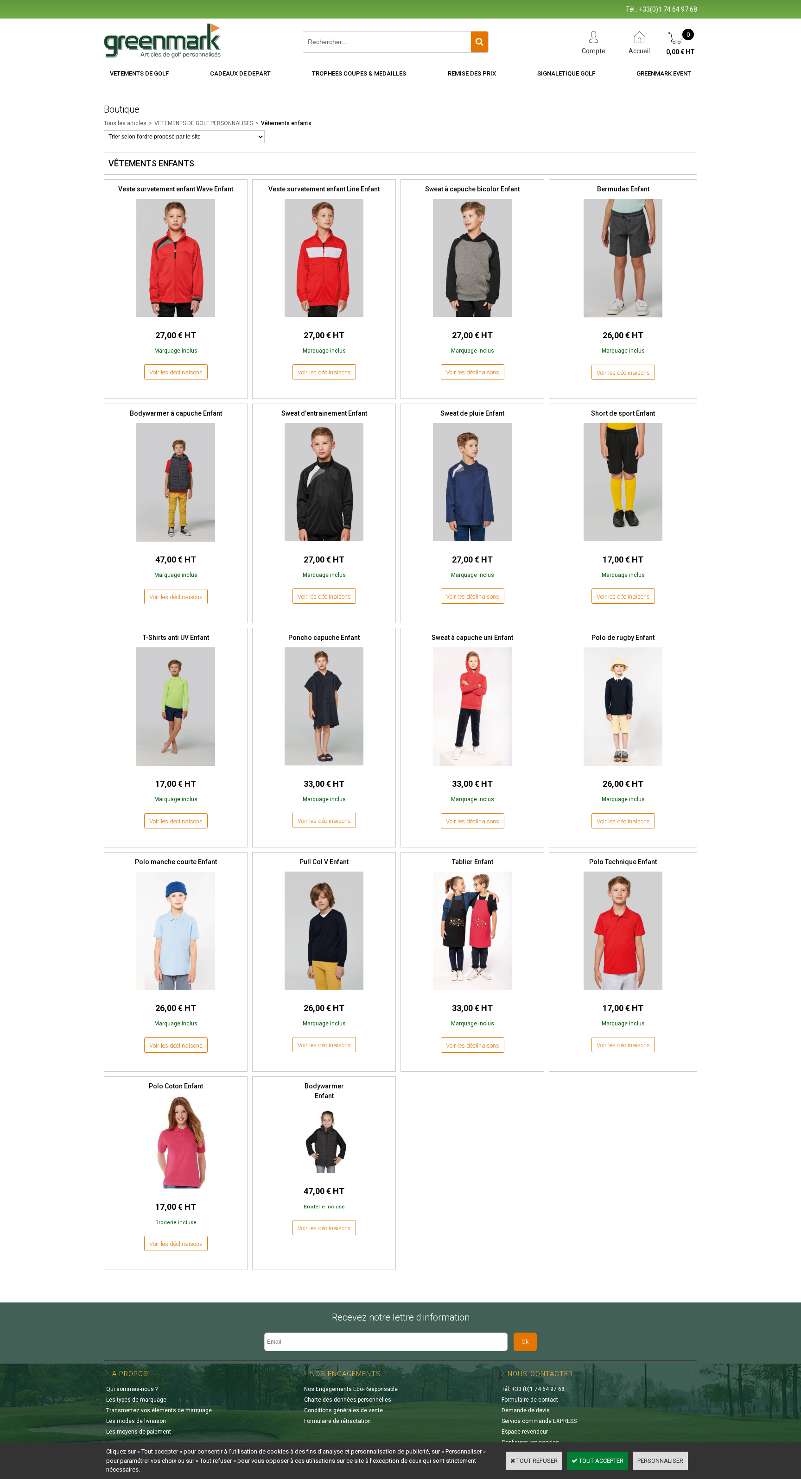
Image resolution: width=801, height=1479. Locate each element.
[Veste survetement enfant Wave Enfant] (175, 319)
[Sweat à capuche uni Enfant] (472, 768)
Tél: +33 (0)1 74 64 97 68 (533, 1389)
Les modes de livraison (136, 1421)
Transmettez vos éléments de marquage (159, 1410)
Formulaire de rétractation (337, 1421)
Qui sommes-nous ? (132, 1389)
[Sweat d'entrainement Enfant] (324, 543)
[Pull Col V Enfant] (324, 992)
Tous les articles (125, 123)
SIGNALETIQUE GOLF (566, 73)
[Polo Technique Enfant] (623, 992)
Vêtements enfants (286, 123)
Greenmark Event (663, 73)
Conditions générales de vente (343, 1410)
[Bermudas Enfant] (623, 319)
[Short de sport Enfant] (623, 543)
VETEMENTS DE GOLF (139, 73)
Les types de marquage (136, 1400)
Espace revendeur (525, 1431)
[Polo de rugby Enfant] (623, 768)
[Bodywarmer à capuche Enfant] (175, 544)
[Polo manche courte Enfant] (175, 992)
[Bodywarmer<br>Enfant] (324, 1175)
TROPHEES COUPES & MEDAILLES (359, 73)
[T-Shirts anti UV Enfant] (175, 768)
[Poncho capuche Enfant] (324, 768)
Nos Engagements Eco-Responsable (351, 1389)
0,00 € (680, 52)
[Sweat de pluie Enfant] (472, 543)
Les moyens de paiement (138, 1431)
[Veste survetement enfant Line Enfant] (324, 319)
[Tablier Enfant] (472, 992)
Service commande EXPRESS (539, 1421)
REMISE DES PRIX (472, 73)
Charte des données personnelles (347, 1400)
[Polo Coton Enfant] (175, 1191)
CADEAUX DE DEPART (240, 73)
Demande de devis (526, 1410)
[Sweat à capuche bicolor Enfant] (472, 319)
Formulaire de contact (530, 1400)
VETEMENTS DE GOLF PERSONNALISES (203, 123)
